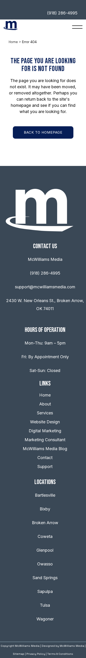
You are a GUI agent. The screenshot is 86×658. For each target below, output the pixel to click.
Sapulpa (45, 591)
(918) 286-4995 (45, 273)
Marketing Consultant (45, 439)
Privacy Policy (35, 654)
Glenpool (44, 550)
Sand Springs (45, 577)
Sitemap (18, 654)
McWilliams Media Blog (45, 448)
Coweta (45, 536)
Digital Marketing (45, 430)
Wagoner (45, 619)
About (45, 404)
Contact (45, 457)
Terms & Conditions (60, 654)
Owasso (45, 564)
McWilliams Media (72, 646)
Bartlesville (45, 495)
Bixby (45, 509)
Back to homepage (43, 132)
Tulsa (45, 605)
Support (45, 466)
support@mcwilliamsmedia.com (45, 286)
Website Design (45, 421)
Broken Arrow (45, 522)
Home (13, 42)
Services (45, 412)
